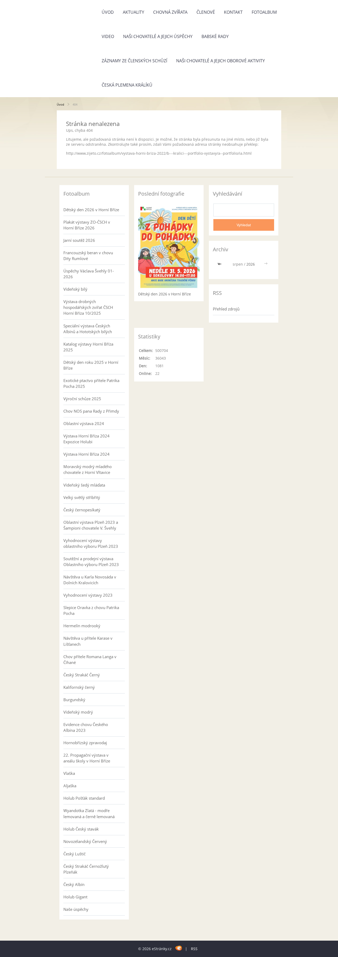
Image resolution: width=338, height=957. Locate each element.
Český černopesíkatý (81, 509)
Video (108, 36)
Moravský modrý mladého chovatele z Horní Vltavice (87, 469)
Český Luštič (74, 853)
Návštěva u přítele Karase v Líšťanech (87, 641)
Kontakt (233, 12)
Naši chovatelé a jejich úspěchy (158, 36)
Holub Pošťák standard (84, 798)
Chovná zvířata (170, 12)
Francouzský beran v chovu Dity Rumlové (88, 255)
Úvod (108, 12)
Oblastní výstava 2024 (83, 423)
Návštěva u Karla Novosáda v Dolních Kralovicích (89, 579)
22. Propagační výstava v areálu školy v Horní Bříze (86, 757)
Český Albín (73, 884)
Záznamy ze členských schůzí (134, 61)
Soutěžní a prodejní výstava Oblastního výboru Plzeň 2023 (91, 561)
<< (220, 264)
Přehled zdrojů (226, 309)
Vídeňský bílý (75, 289)
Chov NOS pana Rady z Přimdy (91, 411)
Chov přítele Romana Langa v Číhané (89, 659)
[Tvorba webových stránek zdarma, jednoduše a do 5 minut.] (178, 948)
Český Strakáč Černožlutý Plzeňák (86, 869)
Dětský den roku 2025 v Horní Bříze (90, 365)
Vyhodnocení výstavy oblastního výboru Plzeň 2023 (90, 543)
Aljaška (69, 785)
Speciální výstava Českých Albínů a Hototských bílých (87, 328)
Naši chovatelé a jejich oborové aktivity (220, 61)
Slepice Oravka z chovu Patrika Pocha (91, 610)
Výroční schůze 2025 (82, 398)
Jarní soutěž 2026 (79, 240)
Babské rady (215, 36)
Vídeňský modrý (78, 712)
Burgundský (74, 699)
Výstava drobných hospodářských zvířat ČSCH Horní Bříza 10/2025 (88, 307)
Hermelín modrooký (81, 625)
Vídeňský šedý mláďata (84, 485)
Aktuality (133, 12)
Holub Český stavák (81, 829)
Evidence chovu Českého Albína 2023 (85, 727)
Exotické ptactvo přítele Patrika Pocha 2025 (91, 383)
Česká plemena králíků (127, 85)
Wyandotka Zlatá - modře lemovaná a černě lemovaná (89, 813)
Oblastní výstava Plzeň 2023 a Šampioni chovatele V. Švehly (90, 525)
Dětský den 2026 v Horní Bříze (91, 209)
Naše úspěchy (75, 909)
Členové (205, 12)
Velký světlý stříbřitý (81, 497)
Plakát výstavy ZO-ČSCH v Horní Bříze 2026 (86, 224)
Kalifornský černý (79, 687)
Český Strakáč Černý (81, 674)
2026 (250, 264)
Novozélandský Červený (85, 841)
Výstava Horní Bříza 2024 (86, 454)
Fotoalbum (264, 12)
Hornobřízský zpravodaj (85, 742)
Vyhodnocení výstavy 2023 (87, 595)
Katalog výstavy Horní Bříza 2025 (88, 346)
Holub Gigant (75, 896)
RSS (194, 948)
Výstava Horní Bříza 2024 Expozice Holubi (86, 438)
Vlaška (69, 773)
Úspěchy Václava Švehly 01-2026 (88, 273)
